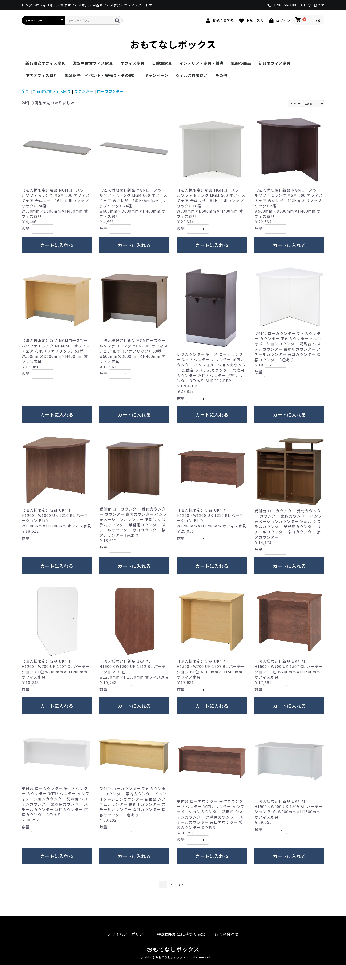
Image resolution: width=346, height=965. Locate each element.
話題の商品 (241, 63)
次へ (181, 884)
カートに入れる (56, 245)
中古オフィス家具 (41, 75)
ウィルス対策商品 (192, 75)
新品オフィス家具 (275, 63)
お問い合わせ (227, 934)
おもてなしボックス (173, 44)
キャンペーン (156, 75)
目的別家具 (162, 63)
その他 (221, 75)
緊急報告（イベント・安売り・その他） (101, 75)
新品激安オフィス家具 (45, 63)
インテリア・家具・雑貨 (202, 63)
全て (25, 91)
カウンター (83, 91)
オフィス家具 (133, 63)
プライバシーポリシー (127, 934)
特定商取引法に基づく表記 (181, 934)
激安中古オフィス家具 (93, 63)
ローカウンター (110, 91)
